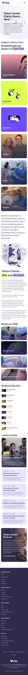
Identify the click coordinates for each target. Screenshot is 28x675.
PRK (2, 607)
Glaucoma (3, 627)
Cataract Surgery (5, 609)
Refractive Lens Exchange (7, 612)
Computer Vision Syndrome (7, 640)
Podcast (14, 654)
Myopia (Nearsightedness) (7, 629)
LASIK (2, 574)
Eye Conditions (4, 577)
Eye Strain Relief (4, 642)
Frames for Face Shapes (6, 596)
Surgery (3, 579)
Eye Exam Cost (4, 638)
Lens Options (4, 598)
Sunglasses (3, 594)
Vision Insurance (4, 644)
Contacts (3, 581)
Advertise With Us (21, 651)
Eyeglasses (3, 583)
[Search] (21, 2)
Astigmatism (4, 620)
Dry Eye (3, 625)
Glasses (3, 590)
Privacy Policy (12, 651)
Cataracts (3, 623)
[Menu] (24, 2)
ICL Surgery (3, 614)
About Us (5, 651)
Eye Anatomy (4, 636)
